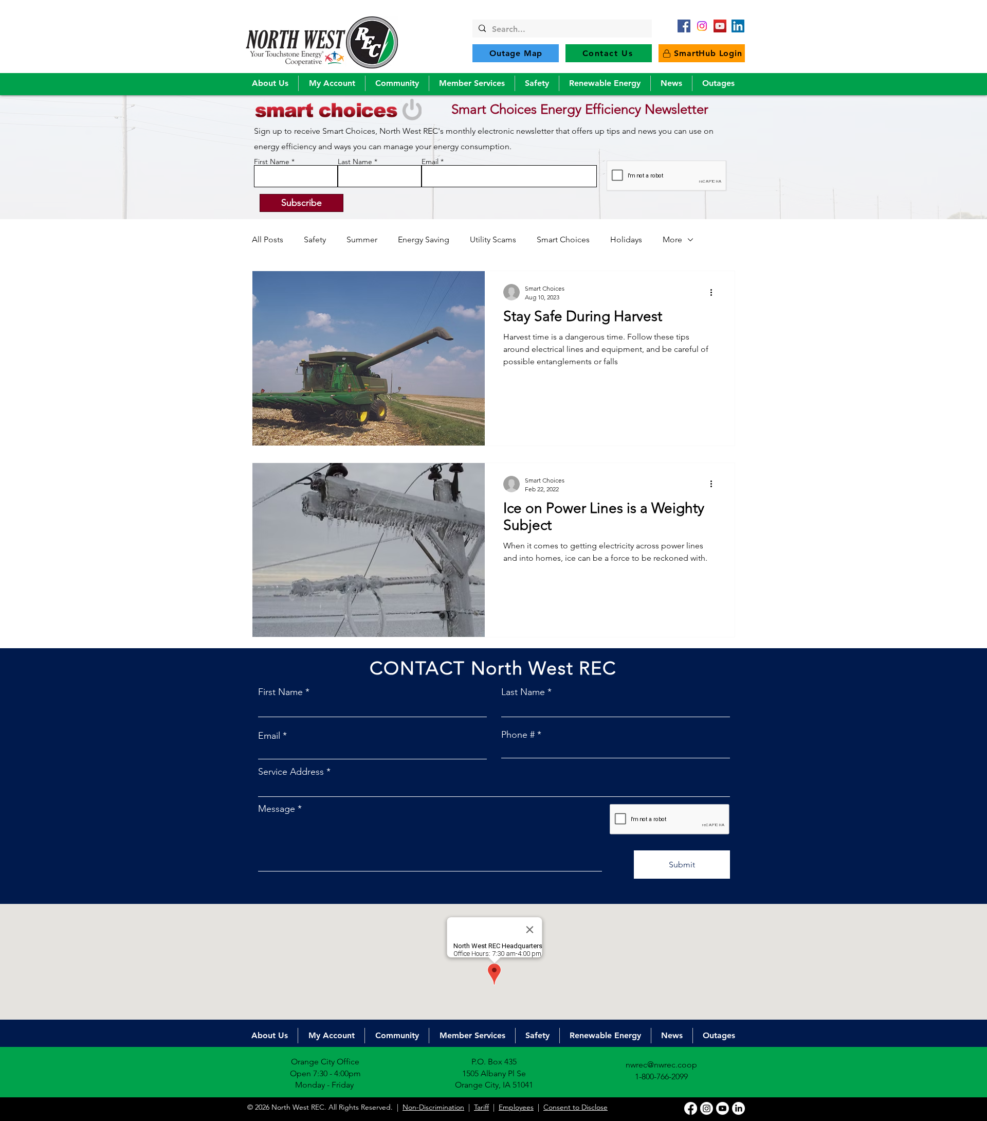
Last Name (355, 161)
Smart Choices (563, 239)
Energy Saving (423, 239)
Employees (516, 1107)
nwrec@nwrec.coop (661, 1065)
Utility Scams (493, 239)
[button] (270, 83)
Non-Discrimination (433, 1107)
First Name (271, 161)
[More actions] (714, 292)
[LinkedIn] (738, 26)
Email (430, 161)
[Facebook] (684, 26)
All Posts (267, 239)
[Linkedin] (738, 1108)
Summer (361, 239)
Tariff (481, 1107)
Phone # (518, 734)
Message (276, 808)
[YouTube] (720, 26)
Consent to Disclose (575, 1107)
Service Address (291, 771)
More (672, 239)
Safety (315, 239)
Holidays (626, 239)
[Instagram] (706, 1108)
